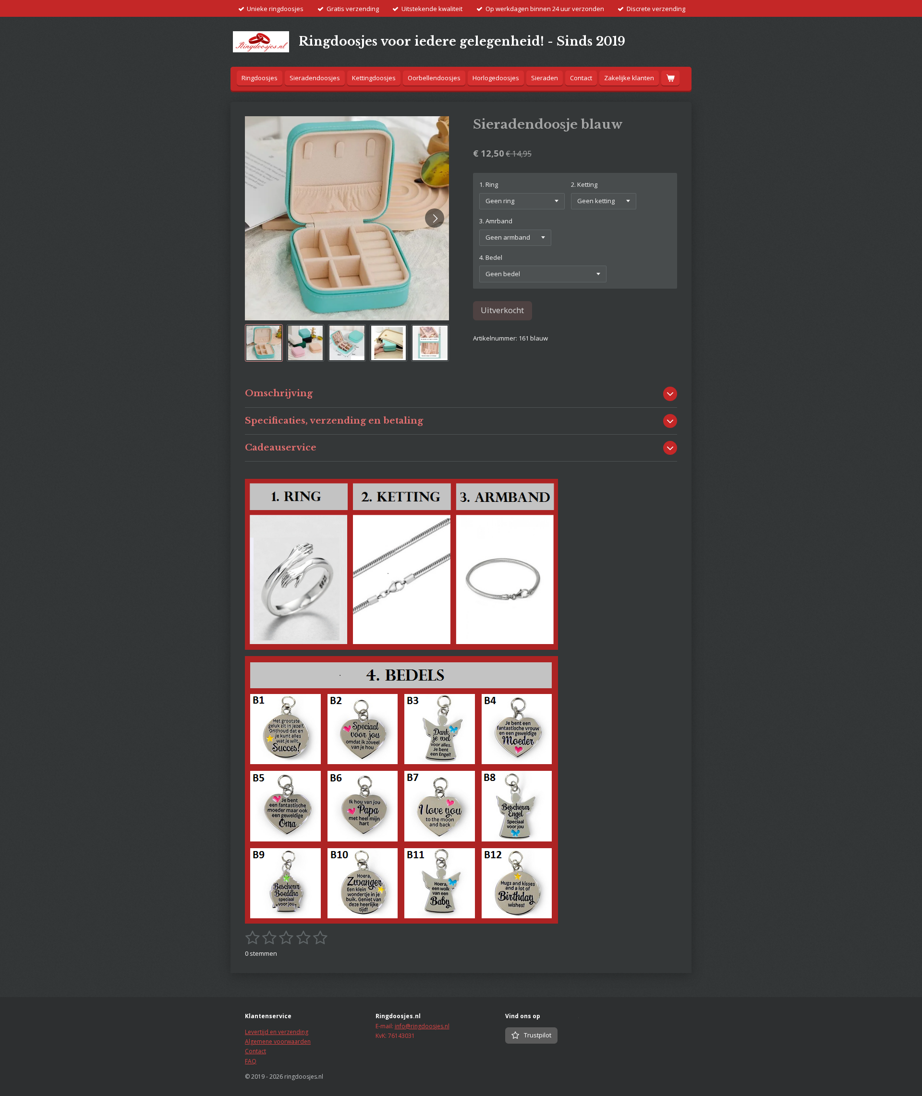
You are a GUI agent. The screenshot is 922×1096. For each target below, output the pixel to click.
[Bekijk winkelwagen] (670, 78)
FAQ (250, 1061)
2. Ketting (584, 184)
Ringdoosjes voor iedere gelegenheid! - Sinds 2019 (462, 41)
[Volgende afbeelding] (434, 218)
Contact (255, 1051)
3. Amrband (495, 221)
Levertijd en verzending (276, 1032)
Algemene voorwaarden (278, 1041)
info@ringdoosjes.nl (422, 1026)
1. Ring (488, 184)
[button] (264, 343)
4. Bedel (490, 257)
